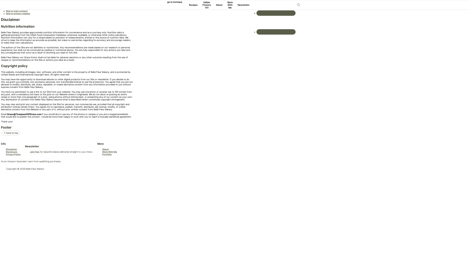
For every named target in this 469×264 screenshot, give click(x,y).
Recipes (193, 5)
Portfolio (107, 154)
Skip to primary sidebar (18, 13)
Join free (34, 152)
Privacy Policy (13, 154)
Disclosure (11, 152)
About (219, 5)
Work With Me (230, 5)
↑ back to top (11, 133)
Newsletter (244, 5)
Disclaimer (11, 149)
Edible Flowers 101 (207, 5)
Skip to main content (17, 11)
